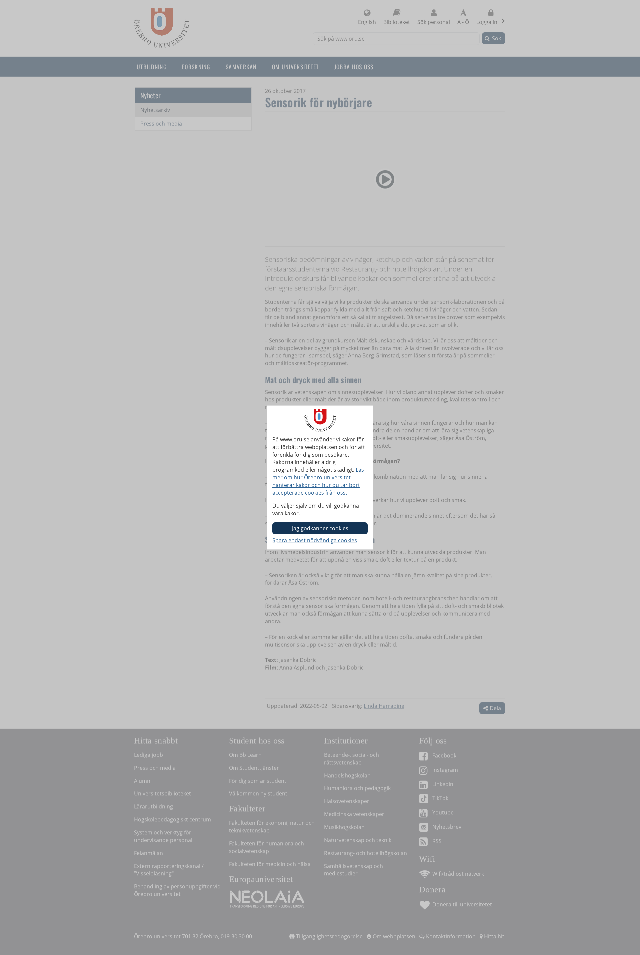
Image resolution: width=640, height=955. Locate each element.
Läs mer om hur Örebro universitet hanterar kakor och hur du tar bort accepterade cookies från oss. (318, 481)
